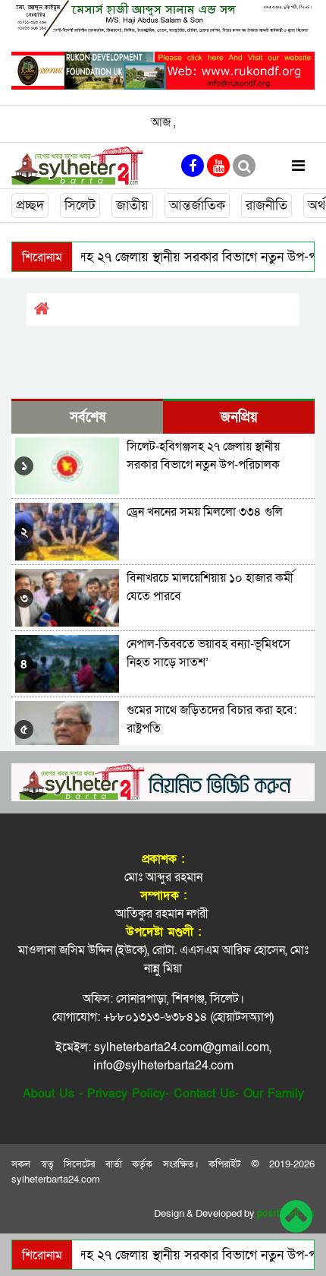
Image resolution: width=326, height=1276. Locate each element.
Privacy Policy (126, 1093)
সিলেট (80, 205)
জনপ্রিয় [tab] (239, 417)
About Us (48, 1093)
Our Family (273, 1093)
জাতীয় (132, 205)
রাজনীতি (266, 205)
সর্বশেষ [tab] (87, 417)
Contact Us (204, 1093)
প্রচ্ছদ (30, 205)
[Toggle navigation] (298, 165)
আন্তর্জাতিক (197, 205)
